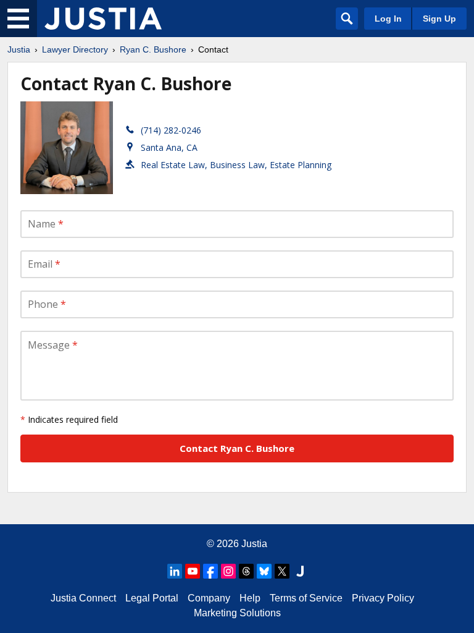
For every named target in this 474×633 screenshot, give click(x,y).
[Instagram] (228, 571)
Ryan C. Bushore (153, 49)
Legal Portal (151, 598)
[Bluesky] (264, 571)
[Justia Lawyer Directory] (103, 18)
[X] (282, 571)
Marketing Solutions (237, 613)
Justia (18, 49)
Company (209, 598)
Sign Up (439, 18)
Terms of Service (306, 598)
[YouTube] (192, 571)
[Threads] (246, 571)
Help (249, 598)
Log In (388, 18)
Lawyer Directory (75, 49)
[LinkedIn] (174, 571)
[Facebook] (210, 571)
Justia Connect (83, 598)
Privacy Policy (383, 598)
